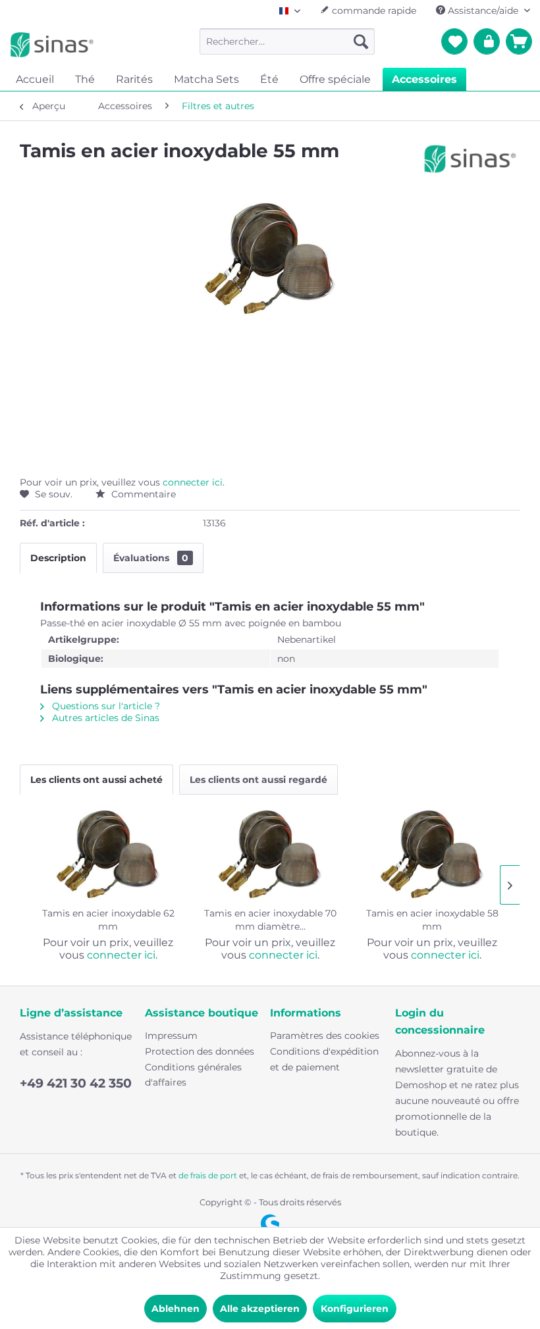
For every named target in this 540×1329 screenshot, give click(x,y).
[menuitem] (287, 41)
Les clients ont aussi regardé (258, 780)
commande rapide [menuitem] (372, 10)
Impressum (171, 1035)
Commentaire (142, 494)
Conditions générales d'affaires (193, 1075)
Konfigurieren (355, 1309)
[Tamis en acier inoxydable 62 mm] (108, 854)
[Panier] (519, 41)
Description (58, 558)
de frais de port (207, 1175)
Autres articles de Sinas (104, 718)
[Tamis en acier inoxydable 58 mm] (432, 854)
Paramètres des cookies (324, 1035)
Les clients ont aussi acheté (96, 780)
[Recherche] (361, 41)
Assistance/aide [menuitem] (483, 10)
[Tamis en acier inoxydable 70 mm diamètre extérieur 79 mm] (270, 854)
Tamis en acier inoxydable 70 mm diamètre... (270, 919)
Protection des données (199, 1051)
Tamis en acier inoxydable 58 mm (432, 919)
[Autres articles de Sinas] (470, 164)
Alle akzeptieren (260, 1309)
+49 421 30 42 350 (76, 1083)
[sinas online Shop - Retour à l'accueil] (52, 44)
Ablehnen (175, 1309)
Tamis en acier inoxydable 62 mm (108, 919)
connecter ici (193, 482)
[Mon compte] (486, 41)
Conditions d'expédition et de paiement (324, 1059)
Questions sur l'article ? (104, 706)
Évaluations (150, 558)
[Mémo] (454, 41)
